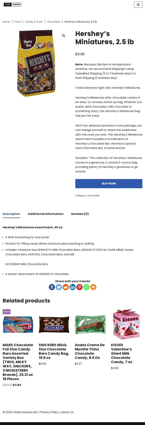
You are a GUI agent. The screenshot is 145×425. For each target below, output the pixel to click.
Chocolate (53, 22)
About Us (67, 412)
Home (6, 22)
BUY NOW (109, 183)
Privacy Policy (49, 412)
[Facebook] (52, 287)
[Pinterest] (79, 287)
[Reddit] (66, 287)
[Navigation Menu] (138, 5)
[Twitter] (59, 287)
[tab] (11, 214)
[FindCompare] (13, 4)
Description (11, 214)
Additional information (45, 214)
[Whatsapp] (86, 287)
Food (17, 22)
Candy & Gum (34, 22)
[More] (93, 287)
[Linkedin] (72, 287)
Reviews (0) (80, 214)
